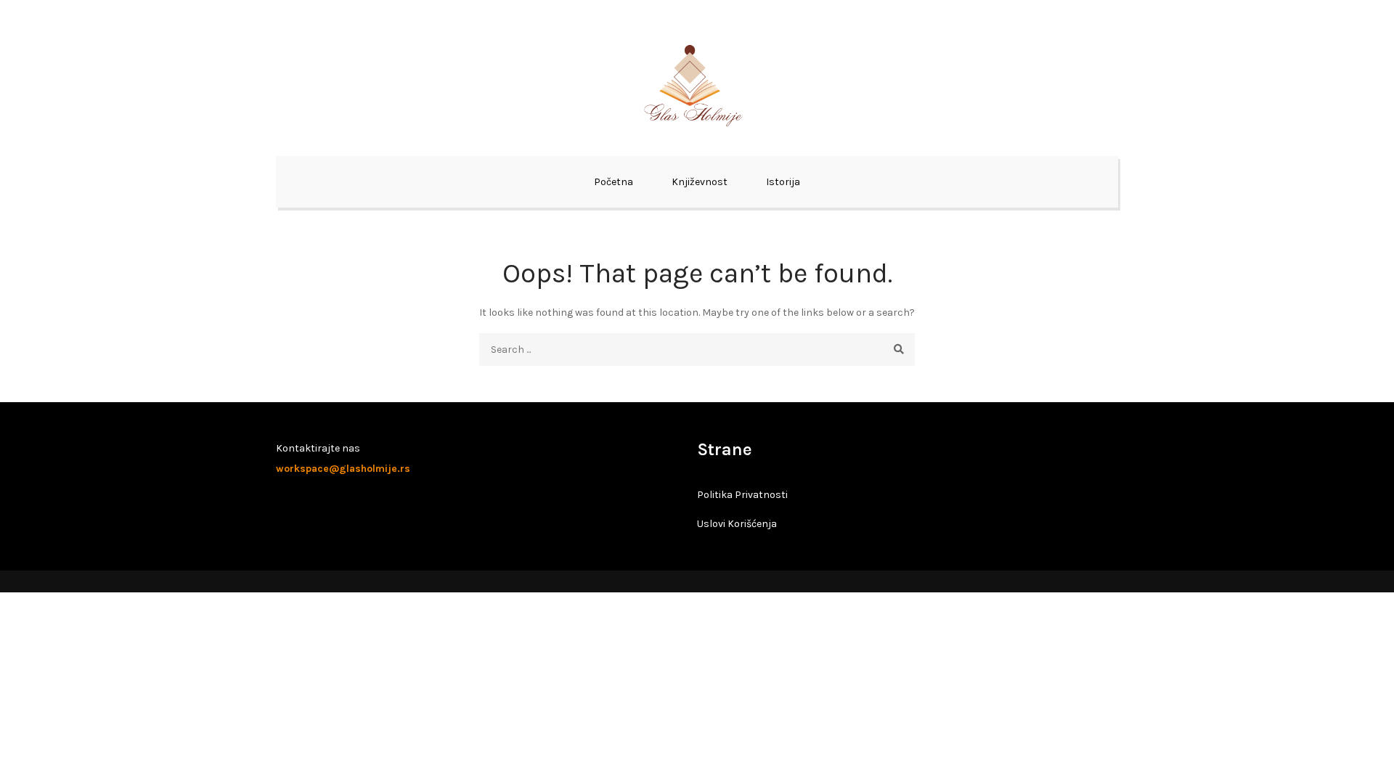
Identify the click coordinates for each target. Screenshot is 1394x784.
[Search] (898, 349)
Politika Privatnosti (742, 495)
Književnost (699, 182)
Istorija (783, 182)
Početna (613, 182)
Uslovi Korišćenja (737, 524)
